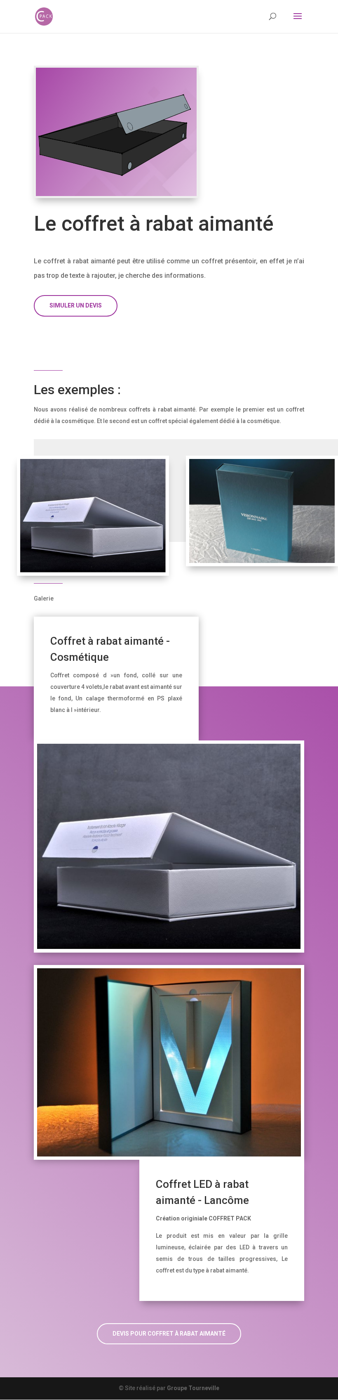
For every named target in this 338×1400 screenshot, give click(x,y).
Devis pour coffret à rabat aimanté (169, 1333)
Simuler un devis (75, 305)
